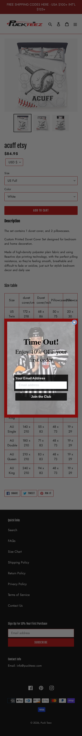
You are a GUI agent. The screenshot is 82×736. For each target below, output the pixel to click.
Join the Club (41, 396)
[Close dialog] (74, 322)
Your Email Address (30, 378)
